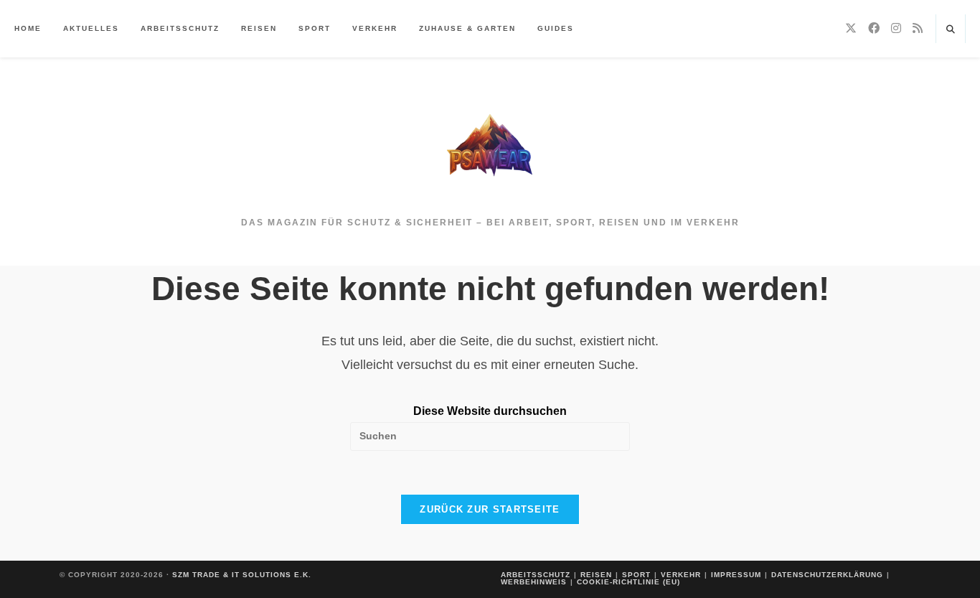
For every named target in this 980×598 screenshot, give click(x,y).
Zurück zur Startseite (490, 509)
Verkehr (681, 575)
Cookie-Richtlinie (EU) (628, 582)
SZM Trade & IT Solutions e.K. (241, 575)
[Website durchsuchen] (951, 30)
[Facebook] (873, 28)
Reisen (596, 575)
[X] (850, 28)
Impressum (736, 575)
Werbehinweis (534, 582)
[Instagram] (896, 28)
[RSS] (917, 28)
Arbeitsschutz (535, 575)
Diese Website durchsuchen (490, 411)
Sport (636, 575)
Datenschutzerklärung (827, 575)
